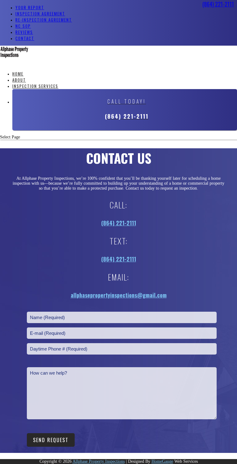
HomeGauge (162, 461)
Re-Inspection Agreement (43, 20)
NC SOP (23, 26)
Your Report (29, 7)
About (19, 80)
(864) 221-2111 (218, 4)
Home (17, 74)
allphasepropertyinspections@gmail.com (119, 295)
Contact (24, 38)
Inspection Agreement (40, 13)
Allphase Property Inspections (99, 461)
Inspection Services (35, 86)
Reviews (24, 32)
